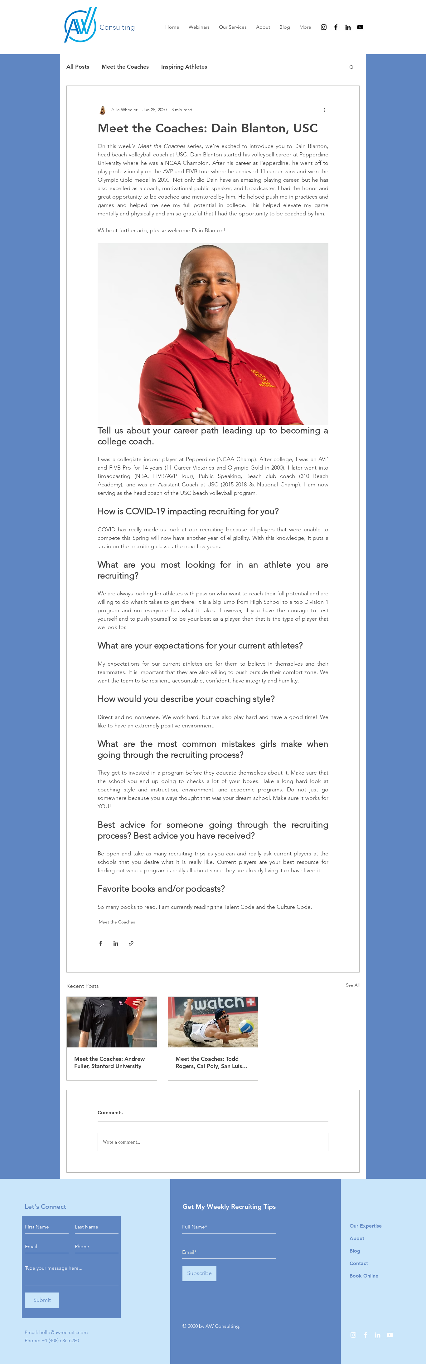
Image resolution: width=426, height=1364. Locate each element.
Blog (355, 1251)
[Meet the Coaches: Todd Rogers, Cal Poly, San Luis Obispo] (213, 1022)
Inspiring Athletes (184, 66)
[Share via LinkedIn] (116, 943)
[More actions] (324, 109)
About (357, 1238)
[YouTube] (360, 27)
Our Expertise (366, 1226)
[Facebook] (336, 27)
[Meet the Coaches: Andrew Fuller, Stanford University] (112, 1022)
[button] (352, 66)
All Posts (77, 66)
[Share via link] (131, 943)
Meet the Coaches (125, 66)
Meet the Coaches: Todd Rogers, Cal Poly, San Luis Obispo (209, 1062)
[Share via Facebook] (101, 943)
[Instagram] (323, 27)
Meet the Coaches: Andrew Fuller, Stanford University (109, 1062)
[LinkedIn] (348, 27)
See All (353, 985)
